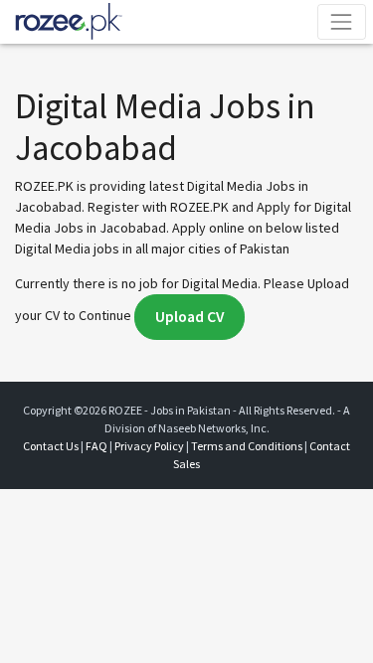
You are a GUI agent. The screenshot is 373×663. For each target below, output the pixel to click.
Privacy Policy (149, 445)
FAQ (96, 445)
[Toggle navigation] (341, 21)
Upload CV (189, 316)
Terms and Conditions (246, 445)
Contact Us (51, 445)
